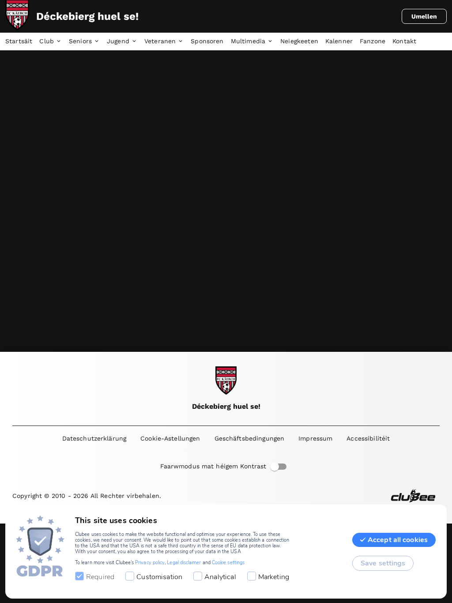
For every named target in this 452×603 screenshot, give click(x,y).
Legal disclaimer (184, 562)
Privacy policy (150, 562)
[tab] (22, 41)
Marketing (273, 577)
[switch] (274, 466)
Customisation (159, 577)
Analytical (220, 577)
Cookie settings (228, 562)
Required (100, 577)
